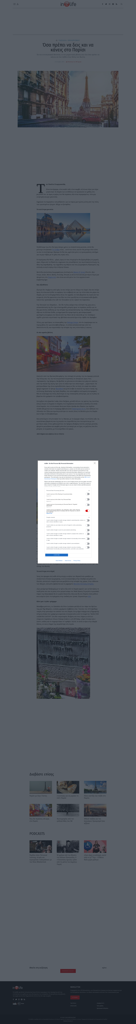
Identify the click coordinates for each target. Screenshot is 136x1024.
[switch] (87, 494)
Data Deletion (59, 560)
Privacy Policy (77, 560)
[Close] (95, 463)
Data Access (68, 560)
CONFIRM (57, 555)
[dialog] (68, 512)
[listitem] (68, 490)
